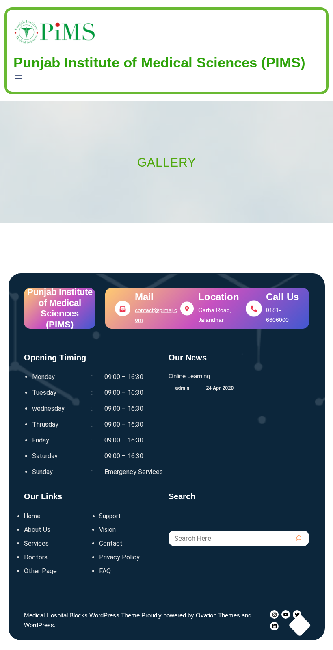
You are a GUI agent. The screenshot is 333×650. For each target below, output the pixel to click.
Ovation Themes (218, 615)
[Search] (298, 538)
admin (182, 388)
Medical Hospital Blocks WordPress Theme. (82, 615)
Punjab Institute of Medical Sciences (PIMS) (60, 308)
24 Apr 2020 (220, 388)
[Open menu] (18, 77)
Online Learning (189, 376)
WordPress (39, 625)
